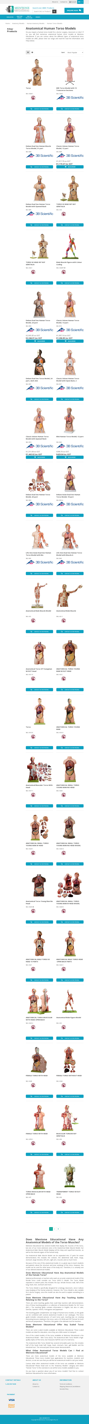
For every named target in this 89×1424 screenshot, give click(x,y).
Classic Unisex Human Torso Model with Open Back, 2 (67, 379)
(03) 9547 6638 (11, 1384)
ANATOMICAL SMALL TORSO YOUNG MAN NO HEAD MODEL (68, 844)
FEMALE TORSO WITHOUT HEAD (69, 1075)
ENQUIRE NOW (72, 10)
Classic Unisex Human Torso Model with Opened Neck (37, 437)
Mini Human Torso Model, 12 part (70, 436)
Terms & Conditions (66, 1384)
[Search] (54, 11)
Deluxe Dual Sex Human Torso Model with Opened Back (38, 205)
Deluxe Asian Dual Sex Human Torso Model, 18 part (68, 495)
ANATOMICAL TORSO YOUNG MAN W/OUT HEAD (68, 670)
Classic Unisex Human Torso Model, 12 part (67, 147)
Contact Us (63, 2)
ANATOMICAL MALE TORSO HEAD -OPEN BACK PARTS (69, 960)
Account (73, 2)
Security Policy (64, 1389)
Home (7, 23)
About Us (55, 2)
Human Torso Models (54, 23)
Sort (62, 52)
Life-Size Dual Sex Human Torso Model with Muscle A (69, 554)
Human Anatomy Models (35, 23)
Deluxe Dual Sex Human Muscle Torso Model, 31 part (38, 147)
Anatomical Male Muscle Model (38, 611)
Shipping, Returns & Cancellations (70, 1386)
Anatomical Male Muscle (66, 611)
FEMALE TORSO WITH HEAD (37, 1075)
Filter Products (12, 30)
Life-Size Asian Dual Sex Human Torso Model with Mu (38, 554)
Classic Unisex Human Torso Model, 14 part (67, 321)
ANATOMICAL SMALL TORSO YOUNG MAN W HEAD (37, 844)
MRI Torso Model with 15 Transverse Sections (66, 89)
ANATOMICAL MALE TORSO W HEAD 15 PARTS (38, 960)
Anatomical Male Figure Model (68, 1017)
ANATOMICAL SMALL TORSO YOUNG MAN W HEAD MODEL (68, 902)
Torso (28, 88)
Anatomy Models (18, 23)
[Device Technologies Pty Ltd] (17, 9)
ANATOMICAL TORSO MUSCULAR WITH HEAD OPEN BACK (39, 1018)
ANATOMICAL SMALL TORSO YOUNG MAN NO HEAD (67, 786)
